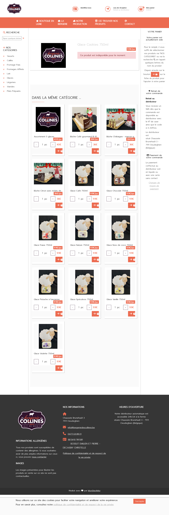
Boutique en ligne (45, 22)
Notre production (80, 22)
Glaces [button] (9, 77)
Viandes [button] (10, 86)
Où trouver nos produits (106, 22)
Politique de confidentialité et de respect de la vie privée (84, 455)
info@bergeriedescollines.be (81, 427)
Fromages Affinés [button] (15, 69)
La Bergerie (62, 22)
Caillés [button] (9, 60)
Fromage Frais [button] (13, 64)
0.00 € (150, 9)
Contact (130, 24)
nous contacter (39, 456)
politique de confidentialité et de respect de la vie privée (84, 504)
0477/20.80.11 (74, 434)
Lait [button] (8, 73)
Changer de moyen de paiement (154, 185)
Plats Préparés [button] (13, 90)
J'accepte (139, 501)
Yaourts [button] (10, 56)
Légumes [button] (11, 82)
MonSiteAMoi (94, 490)
